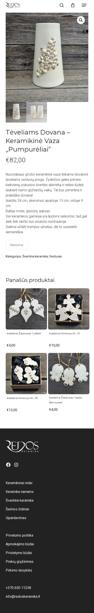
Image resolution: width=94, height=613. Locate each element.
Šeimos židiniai (17, 509)
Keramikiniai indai (19, 483)
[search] (61, 5)
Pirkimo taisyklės (19, 570)
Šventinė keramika (35, 256)
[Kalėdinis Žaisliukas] (26, 309)
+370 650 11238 (18, 588)
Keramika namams (20, 492)
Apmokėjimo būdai (20, 544)
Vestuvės (55, 256)
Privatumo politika (19, 535)
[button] (84, 5)
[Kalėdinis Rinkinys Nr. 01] (68, 309)
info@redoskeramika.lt (23, 596)
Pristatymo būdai (19, 553)
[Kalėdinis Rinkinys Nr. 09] (26, 373)
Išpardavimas (16, 518)
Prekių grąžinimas (19, 561)
